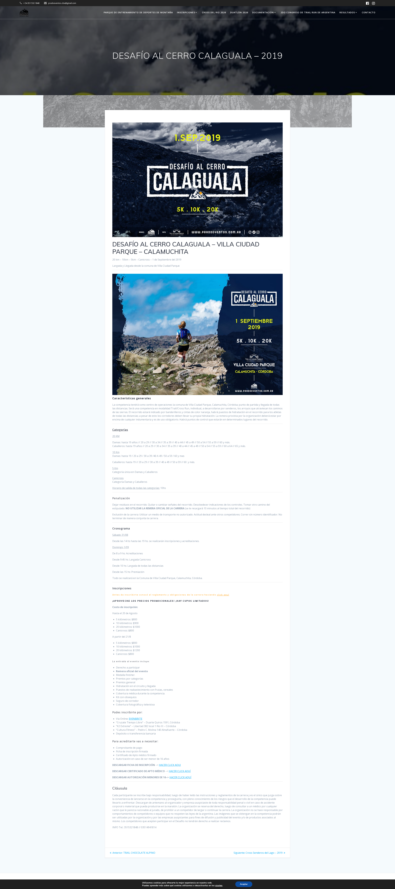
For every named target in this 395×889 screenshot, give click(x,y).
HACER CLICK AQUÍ (180, 771)
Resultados (347, 12)
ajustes (218, 885)
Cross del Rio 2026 (214, 12)
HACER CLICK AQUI (170, 765)
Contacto (368, 12)
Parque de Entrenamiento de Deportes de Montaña (138, 12)
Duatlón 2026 (239, 12)
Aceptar (244, 884)
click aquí (223, 594)
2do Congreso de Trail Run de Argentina (308, 12)
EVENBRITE (135, 718)
